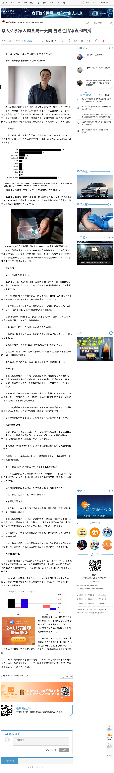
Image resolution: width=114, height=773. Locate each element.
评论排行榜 (103, 95)
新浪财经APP (51, 41)
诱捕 (26, 676)
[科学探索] (82, 545)
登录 (48, 750)
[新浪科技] (82, 532)
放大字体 (68, 41)
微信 (88, 41)
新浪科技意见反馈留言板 (89, 585)
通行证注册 (102, 599)
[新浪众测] (107, 545)
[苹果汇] (95, 545)
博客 (44, 3)
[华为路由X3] (95, 348)
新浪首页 (4, 3)
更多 (64, 3)
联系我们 (80, 599)
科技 (38, 3)
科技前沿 (36, 22)
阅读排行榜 (86, 95)
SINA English (102, 603)
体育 (18, 3)
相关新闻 (10, 761)
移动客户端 (104, 2)
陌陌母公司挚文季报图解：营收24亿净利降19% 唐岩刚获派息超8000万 (98, 82)
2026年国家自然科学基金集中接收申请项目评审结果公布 (96, 108)
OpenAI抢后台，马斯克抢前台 (98, 68)
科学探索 (29, 22)
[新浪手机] (107, 532)
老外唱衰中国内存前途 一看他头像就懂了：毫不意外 (96, 131)
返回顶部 (109, 762)
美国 (21, 676)
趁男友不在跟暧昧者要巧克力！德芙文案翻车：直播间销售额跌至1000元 (96, 100)
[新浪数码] (95, 532)
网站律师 (91, 603)
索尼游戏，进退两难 (94, 55)
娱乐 (31, 3)
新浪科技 (21, 22)
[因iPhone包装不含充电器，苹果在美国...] (95, 253)
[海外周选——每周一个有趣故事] (95, 506)
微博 (81, 41)
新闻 (12, 3)
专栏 (57, 3)
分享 (95, 41)
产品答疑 (80, 603)
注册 (94, 2)
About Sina (102, 595)
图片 (51, 3)
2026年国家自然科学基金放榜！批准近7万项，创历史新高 (96, 123)
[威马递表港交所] (95, 187)
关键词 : (4, 676)
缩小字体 (61, 41)
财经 (25, 3)
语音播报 (109, 745)
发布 (64, 750)
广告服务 (91, 595)
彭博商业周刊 (13, 676)
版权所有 (101, 613)
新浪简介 (80, 595)
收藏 (74, 41)
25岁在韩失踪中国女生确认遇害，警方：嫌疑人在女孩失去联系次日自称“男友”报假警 (96, 115)
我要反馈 (68, 676)
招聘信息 (91, 599)
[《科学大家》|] (95, 220)
